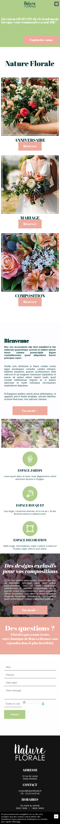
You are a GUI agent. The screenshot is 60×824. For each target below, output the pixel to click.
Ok (56, 816)
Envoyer (15, 714)
